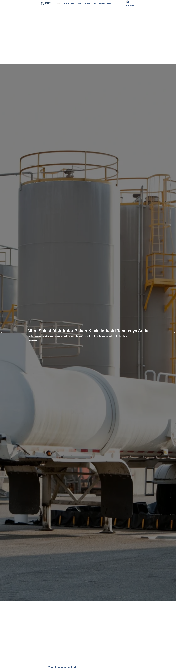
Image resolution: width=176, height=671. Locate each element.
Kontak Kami (102, 3)
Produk (79, 3)
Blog (95, 3)
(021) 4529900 (130, 5)
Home (58, 3)
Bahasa (109, 3)
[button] (1, 333)
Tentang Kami (65, 3)
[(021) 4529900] (127, 1)
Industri (73, 3)
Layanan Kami (87, 3)
